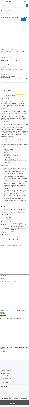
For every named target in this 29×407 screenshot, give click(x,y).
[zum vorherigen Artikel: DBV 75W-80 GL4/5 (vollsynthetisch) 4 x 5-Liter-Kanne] (11, 11)
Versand (25, 398)
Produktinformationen (7, 217)
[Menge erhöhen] (25, 86)
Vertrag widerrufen (6, 394)
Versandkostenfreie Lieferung (15, 69)
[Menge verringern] (2, 83)
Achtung (13, 231)
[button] (20, 1)
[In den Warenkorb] (2, 15)
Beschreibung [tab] (21, 96)
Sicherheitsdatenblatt (6, 219)
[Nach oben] (0, 406)
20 (11, 234)
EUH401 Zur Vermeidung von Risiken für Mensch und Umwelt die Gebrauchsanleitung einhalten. (19, 225)
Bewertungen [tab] (5, 98)
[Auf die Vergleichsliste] (22, 19)
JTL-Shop (17, 403)
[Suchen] (27, 5)
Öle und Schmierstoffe (11, 60)
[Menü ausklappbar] (3, 1)
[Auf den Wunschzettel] (25, 19)
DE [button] (17, 1)
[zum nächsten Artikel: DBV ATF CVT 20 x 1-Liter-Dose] (14, 11)
